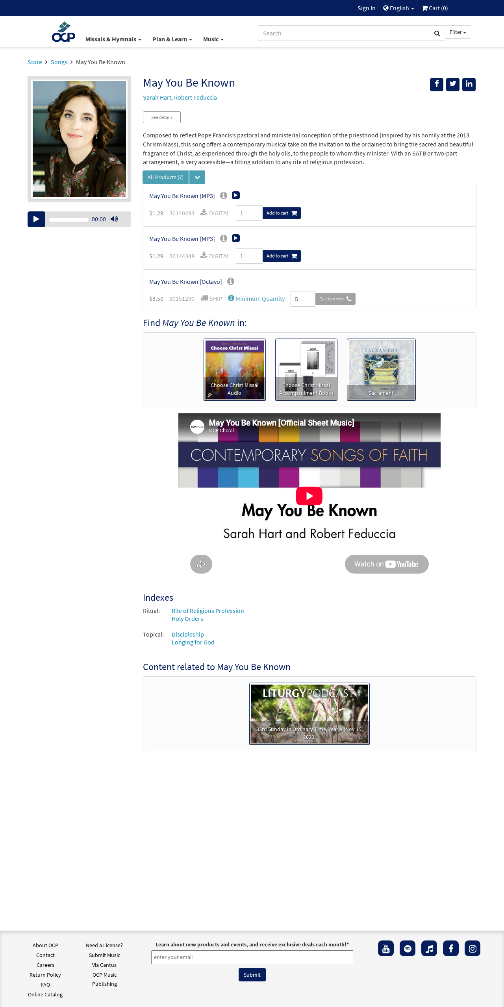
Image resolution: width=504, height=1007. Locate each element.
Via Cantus (104, 964)
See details (161, 117)
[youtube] (386, 948)
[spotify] (407, 948)
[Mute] (114, 219)
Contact (45, 955)
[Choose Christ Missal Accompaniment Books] (306, 369)
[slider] (118, 227)
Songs (59, 62)
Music (211, 39)
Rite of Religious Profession (208, 611)
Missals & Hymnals (111, 39)
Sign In (367, 8)
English (399, 8)
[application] (79, 219)
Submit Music (104, 955)
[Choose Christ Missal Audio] (235, 369)
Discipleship (188, 634)
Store (35, 62)
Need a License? (104, 945)
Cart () (438, 8)
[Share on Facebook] (436, 84)
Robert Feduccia (195, 97)
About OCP (45, 945)
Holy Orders (187, 618)
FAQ (45, 984)
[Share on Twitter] (453, 84)
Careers (45, 964)
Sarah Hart (157, 97)
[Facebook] (451, 948)
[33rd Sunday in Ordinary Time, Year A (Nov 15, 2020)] (309, 713)
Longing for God (193, 642)
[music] (429, 948)
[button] (256, 298)
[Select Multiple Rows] (197, 177)
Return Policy (45, 974)
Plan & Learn (170, 39)
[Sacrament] (381, 369)
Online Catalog (45, 994)
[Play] (36, 219)
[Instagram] (472, 948)
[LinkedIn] (469, 84)
